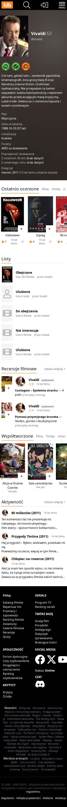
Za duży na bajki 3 (38, 754)
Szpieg (40, 235)
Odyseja (47, 740)
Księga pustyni (52, 711)
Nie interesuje (27, 330)
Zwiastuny (10, 624)
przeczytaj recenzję (33, 394)
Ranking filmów (13, 620)
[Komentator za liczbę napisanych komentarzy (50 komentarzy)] (5, 66)
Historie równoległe (50, 729)
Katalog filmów (13, 602)
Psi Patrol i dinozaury (36, 733)
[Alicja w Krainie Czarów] (12, 461)
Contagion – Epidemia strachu (36, 390)
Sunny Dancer (30, 769)
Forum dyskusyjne (15, 657)
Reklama (48, 798)
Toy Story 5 (55, 747)
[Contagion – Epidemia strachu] (6, 384)
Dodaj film (42, 621)
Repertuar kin (12, 607)
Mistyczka (25, 708)
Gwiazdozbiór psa (14, 765)
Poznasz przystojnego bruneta (36, 417)
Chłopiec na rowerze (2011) (32, 559)
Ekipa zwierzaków (29, 740)
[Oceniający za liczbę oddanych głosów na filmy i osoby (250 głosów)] (25, 66)
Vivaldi (48, 276)
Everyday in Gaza (52, 758)
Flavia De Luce (12, 733)
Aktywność (12, 502)
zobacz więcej (53, 369)
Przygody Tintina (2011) (29, 536)
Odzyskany (38, 726)
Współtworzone (17, 436)
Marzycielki (42, 722)
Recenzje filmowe (19, 369)
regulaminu (33, 791)
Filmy (45, 189)
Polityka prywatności (28, 798)
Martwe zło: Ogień (18, 743)
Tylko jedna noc (27, 729)
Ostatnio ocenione (20, 189)
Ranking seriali (45, 607)
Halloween (12, 235)
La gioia (35, 758)
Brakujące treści (46, 642)
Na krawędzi (48, 769)
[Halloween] (12, 214)
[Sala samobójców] (40, 461)
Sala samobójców (40, 483)
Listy (6, 259)
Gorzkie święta (36, 765)
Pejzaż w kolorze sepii (24, 736)
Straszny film (38, 751)
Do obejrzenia (27, 311)
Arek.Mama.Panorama (20, 719)
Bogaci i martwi (42, 715)
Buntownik (39, 708)
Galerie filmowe (13, 628)
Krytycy (8, 692)
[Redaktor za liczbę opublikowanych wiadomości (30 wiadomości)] (15, 66)
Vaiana (58, 740)
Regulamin (7, 798)
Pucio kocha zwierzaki (17, 715)
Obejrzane (24, 272)
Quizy (7, 637)
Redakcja (60, 798)
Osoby (56, 189)
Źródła (7, 696)
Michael (21, 754)
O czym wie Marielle (22, 722)
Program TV (43, 602)
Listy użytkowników (16, 661)
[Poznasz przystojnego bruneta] (6, 410)
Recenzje (9, 632)
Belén (14, 762)
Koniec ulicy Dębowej (17, 726)
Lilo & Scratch (28, 762)
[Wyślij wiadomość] (49, 33)
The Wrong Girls (45, 719)
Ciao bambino (46, 762)
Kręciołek (57, 722)
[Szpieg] (40, 214)
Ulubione (23, 292)
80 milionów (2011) (26, 513)
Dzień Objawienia (18, 751)
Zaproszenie (38, 743)
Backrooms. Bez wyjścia (32, 747)
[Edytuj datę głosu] (22, 242)
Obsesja (53, 751)
